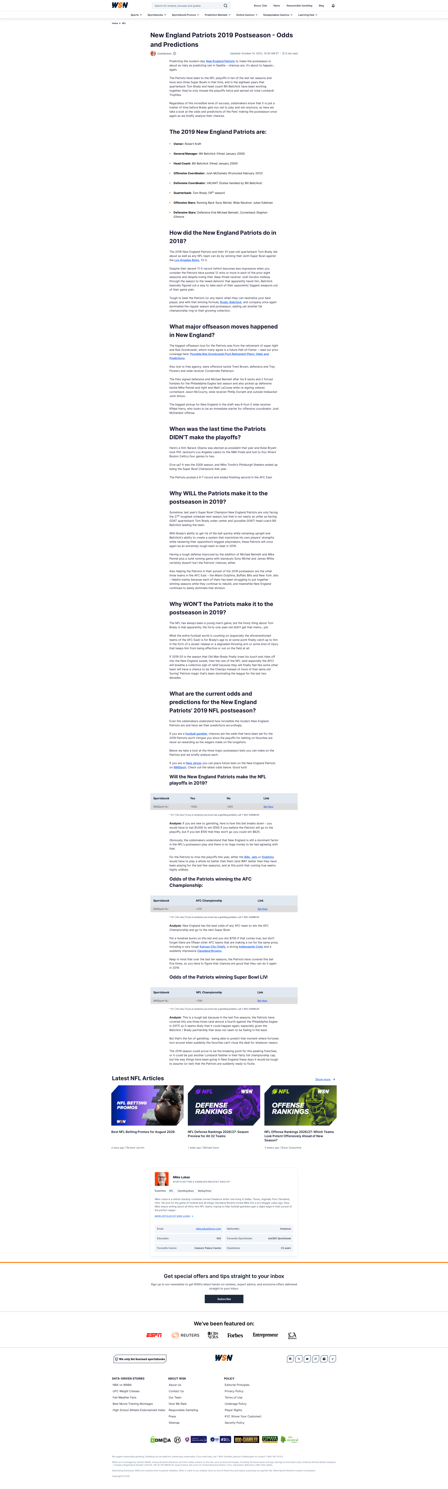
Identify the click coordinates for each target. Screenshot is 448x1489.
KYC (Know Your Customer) (243, 1416)
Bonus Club (260, 5)
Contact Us (176, 1391)
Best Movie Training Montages (133, 1403)
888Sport (180, 767)
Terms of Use (233, 1397)
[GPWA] (270, 1439)
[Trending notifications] (333, 5)
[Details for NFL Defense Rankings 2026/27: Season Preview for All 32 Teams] (224, 1105)
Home (115, 23)
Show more (322, 1079)
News (277, 5)
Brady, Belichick (230, 302)
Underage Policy (236, 1403)
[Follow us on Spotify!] (324, 1358)
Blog (321, 5)
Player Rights (233, 1410)
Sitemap (174, 1422)
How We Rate (178, 1403)
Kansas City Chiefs (212, 946)
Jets (254, 857)
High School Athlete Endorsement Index (139, 1410)
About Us (175, 1385)
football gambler (196, 733)
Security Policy (234, 1422)
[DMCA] (160, 1439)
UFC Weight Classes (126, 1391)
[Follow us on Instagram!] (315, 1358)
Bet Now (268, 806)
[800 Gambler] (246, 1439)
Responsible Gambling (299, 5)
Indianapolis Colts (251, 946)
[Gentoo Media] (220, 1439)
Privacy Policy (234, 1391)
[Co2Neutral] (289, 1439)
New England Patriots (220, 61)
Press (172, 1416)
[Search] (225, 6)
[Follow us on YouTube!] (307, 1358)
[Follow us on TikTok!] (332, 1358)
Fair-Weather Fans (124, 1397)
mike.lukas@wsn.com (208, 1228)
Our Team (175, 1397)
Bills (247, 857)
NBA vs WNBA (122, 1385)
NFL (124, 23)
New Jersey (194, 763)
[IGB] (195, 1439)
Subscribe (224, 1299)
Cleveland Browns (209, 951)
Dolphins (268, 857)
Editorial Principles (237, 1385)
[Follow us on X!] (298, 1358)
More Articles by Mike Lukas (172, 1216)
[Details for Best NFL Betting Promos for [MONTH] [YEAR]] (147, 1105)
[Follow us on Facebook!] (290, 1358)
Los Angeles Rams (186, 260)
